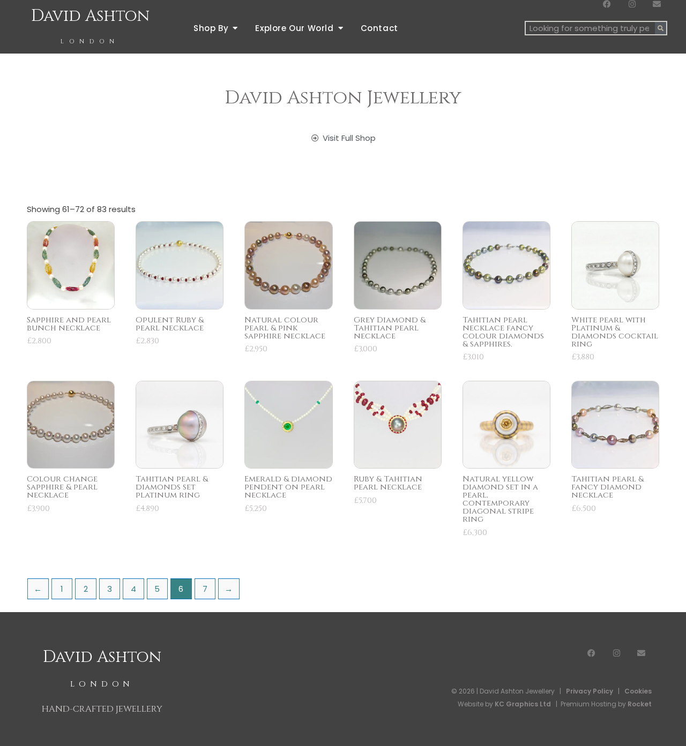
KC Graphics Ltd (522, 704)
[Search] (660, 28)
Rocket (640, 704)
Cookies (638, 691)
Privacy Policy (589, 691)
